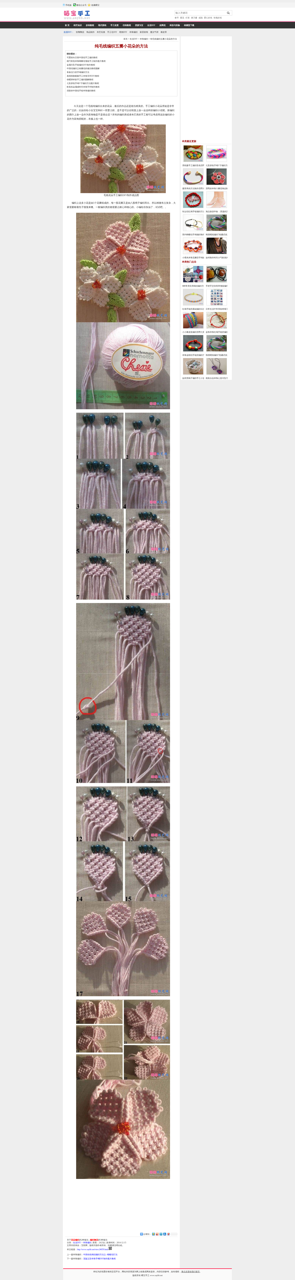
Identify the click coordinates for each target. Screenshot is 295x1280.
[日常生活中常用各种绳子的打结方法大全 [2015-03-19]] (216, 305)
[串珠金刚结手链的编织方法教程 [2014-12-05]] (193, 351)
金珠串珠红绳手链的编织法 (218, 332)
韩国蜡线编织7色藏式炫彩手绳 (219, 234)
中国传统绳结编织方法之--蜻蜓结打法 (100, 1254)
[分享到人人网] (164, 1234)
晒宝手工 (145, 1275)
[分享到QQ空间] (153, 1234)
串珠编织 (133, 32)
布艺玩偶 (101, 32)
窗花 (182, 18)
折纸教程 (90, 25)
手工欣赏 (114, 25)
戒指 (201, 18)
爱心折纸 (208, 18)
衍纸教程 (127, 25)
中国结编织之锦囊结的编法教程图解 (83, 68)
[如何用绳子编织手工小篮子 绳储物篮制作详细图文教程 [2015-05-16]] (193, 374)
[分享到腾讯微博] (161, 1234)
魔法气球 (154, 32)
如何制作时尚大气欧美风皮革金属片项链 (224, 257)
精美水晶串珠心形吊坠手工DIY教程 (222, 378)
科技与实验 (175, 25)
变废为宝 (139, 25)
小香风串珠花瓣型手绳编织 (194, 257)
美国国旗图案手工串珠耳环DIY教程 (83, 76)
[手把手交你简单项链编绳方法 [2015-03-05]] (216, 282)
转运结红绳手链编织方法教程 (195, 211)
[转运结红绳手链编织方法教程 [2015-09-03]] (193, 207)
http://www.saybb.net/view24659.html (92, 1249)
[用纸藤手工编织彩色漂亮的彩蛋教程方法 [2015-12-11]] (193, 161)
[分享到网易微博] (168, 1234)
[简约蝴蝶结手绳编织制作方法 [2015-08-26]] (193, 230)
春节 (177, 18)
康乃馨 (194, 18)
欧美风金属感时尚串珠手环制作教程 (83, 87)
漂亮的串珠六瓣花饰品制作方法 (220, 188)
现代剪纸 (102, 25)
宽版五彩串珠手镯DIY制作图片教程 (99, 1258)
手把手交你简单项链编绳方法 (219, 286)
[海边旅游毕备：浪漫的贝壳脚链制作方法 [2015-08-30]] (216, 207)
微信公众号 (81, 5)
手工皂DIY (112, 32)
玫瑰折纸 (218, 18)
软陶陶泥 (80, 32)
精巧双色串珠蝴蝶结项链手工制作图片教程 (86, 61)
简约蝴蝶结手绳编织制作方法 (195, 234)
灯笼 (188, 18)
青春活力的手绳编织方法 (78, 72)
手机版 (68, 5)
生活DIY (151, 25)
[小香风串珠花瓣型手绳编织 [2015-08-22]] (193, 253)
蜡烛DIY (123, 32)
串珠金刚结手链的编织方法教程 (196, 355)
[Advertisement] (133, 15)
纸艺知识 (78, 25)
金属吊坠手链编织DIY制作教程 (81, 65)
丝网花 (162, 25)
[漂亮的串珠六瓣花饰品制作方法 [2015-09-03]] (216, 184)
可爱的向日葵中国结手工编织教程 (82, 57)
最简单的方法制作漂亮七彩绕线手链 (198, 188)
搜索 (228, 13)
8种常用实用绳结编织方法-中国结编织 (199, 286)
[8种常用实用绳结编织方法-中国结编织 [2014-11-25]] (193, 282)
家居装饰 (144, 32)
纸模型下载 (189, 25)
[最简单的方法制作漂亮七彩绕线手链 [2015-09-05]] (193, 184)
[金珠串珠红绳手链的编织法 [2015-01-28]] (216, 328)
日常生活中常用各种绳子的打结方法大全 (224, 309)
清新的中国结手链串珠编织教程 (81, 90)
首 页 (67, 25)
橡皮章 (164, 32)
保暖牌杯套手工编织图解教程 (80, 79)
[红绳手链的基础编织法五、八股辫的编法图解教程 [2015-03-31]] (193, 305)
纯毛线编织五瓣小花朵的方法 (163, 39)
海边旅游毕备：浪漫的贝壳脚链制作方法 (224, 211)
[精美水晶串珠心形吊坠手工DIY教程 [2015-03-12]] (216, 374)
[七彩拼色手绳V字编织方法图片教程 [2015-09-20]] (216, 161)
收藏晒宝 (95, 5)
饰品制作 (90, 32)
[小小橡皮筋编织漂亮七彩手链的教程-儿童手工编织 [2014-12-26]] (193, 328)
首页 (125, 39)
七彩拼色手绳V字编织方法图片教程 (83, 83)
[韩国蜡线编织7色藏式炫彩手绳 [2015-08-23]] (216, 230)
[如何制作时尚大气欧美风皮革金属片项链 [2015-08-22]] (216, 253)
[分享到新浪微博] (157, 1234)
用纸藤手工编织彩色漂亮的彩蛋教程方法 (200, 165)
